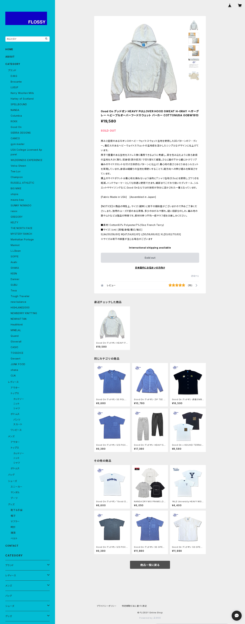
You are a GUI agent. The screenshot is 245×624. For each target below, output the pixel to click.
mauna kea (17, 199)
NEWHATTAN (18, 318)
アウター (15, 387)
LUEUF (14, 87)
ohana (14, 369)
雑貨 (13, 532)
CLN (13, 375)
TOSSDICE (17, 352)
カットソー (18, 398)
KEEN (14, 273)
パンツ (16, 419)
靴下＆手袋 (16, 510)
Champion (17, 177)
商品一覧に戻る (150, 565)
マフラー (15, 521)
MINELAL (16, 330)
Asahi (14, 262)
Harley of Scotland (22, 98)
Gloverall (16, 341)
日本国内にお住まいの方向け (150, 267)
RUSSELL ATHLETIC (22, 182)
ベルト (14, 538)
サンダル (15, 492)
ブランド (12, 70)
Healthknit (17, 324)
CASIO (14, 347)
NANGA (15, 110)
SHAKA (15, 267)
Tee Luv (16, 171)
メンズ (11, 436)
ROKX (14, 121)
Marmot (15, 245)
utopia (14, 194)
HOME (9, 49)
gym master (18, 144)
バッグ (11, 474)
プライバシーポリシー (106, 606)
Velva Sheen (18, 165)
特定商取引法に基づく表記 (134, 606)
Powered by (146, 618)
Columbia (16, 115)
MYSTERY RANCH (21, 233)
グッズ (11, 504)
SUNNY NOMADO (21, 205)
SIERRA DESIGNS (21, 132)
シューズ (12, 481)
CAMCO (15, 138)
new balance (18, 301)
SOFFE (15, 256)
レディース (13, 381)
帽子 (13, 515)
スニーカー (16, 486)
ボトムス (15, 413)
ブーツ (14, 498)
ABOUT (10, 56)
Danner (15, 279)
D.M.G (14, 76)
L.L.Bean (16, 250)
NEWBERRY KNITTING (24, 313)
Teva (14, 290)
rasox (14, 211)
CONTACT (11, 545)
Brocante (16, 81)
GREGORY (17, 216)
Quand (15, 335)
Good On (16, 127)
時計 (13, 527)
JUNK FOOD (18, 364)
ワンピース (16, 430)
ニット (16, 403)
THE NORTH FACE (21, 228)
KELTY (14, 222)
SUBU (14, 284)
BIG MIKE (16, 188)
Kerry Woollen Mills (22, 93)
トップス (15, 393)
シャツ (16, 408)
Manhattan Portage (22, 239)
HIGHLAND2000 (20, 307)
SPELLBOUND (19, 104)
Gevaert (15, 358)
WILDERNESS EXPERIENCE (26, 160)
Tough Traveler (20, 296)
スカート (17, 424)
